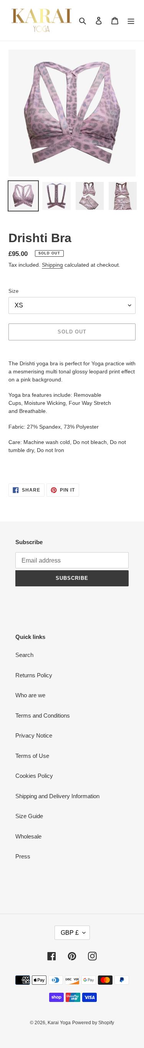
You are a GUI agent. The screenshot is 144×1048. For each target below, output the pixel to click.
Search (24, 655)
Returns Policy (33, 675)
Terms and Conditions (42, 715)
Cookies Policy (34, 775)
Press (22, 856)
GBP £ (70, 932)
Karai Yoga (59, 1022)
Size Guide (29, 816)
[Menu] (131, 20)
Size (13, 291)
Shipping (52, 265)
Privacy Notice (33, 735)
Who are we (30, 695)
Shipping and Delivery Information (57, 796)
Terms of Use (32, 756)
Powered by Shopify (93, 1022)
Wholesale (28, 836)
